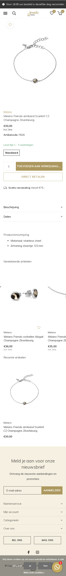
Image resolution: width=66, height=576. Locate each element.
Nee (45, 565)
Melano (8, 111)
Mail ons (47, 540)
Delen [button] (7, 216)
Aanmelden (52, 490)
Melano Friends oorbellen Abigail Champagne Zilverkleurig (23, 338)
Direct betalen (33, 176)
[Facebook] (29, 552)
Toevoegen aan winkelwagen (39, 166)
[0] (59, 13)
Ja (30, 565)
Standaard (11, 152)
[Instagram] (37, 552)
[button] (5, 13)
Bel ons (17, 540)
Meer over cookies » (34, 572)
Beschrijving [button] (11, 207)
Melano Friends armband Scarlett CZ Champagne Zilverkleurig (24, 428)
